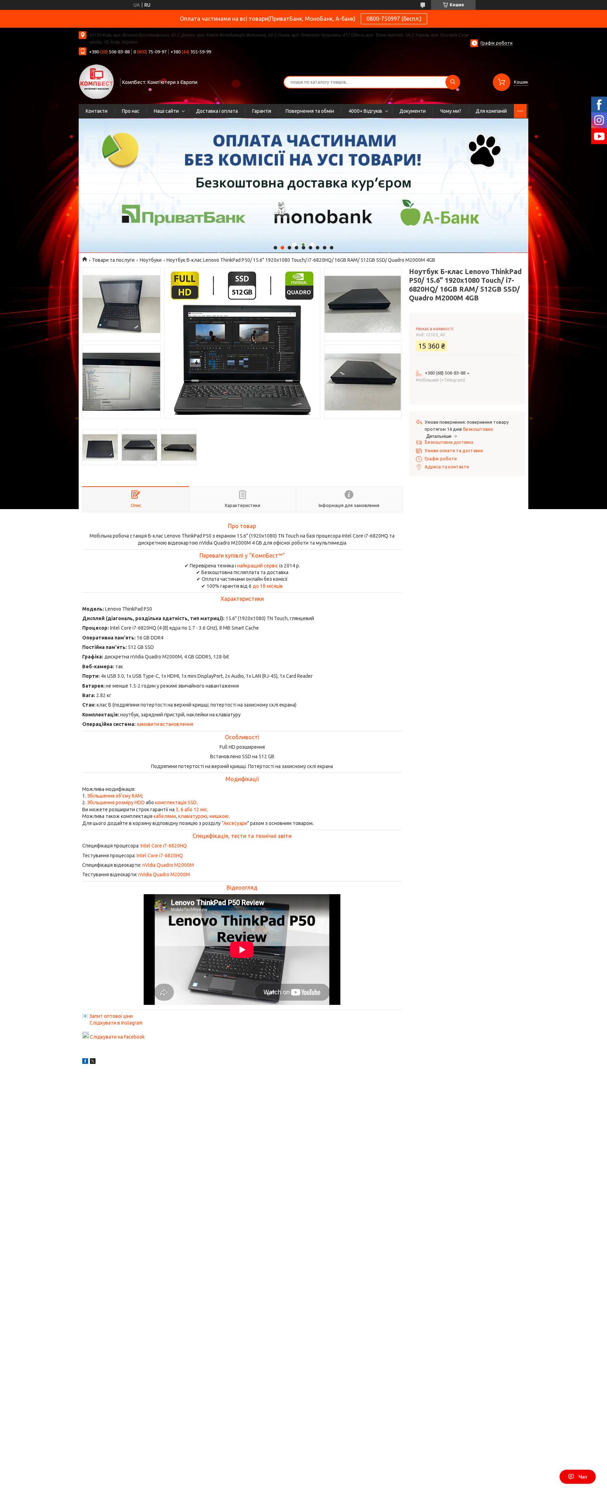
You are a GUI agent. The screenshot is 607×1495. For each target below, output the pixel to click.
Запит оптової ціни (111, 1016)
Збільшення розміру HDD (116, 802)
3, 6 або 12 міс (191, 809)
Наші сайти (166, 111)
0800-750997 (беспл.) (394, 18)
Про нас (130, 111)
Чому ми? (450, 111)
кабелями (165, 816)
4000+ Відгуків (365, 111)
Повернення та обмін (310, 111)
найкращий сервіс (257, 565)
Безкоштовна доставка (449, 442)
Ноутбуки (151, 260)
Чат (583, 1477)
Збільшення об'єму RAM (114, 796)
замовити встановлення (165, 724)
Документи (412, 111)
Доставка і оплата (217, 111)
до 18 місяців (268, 586)
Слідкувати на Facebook (117, 1037)
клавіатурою (192, 816)
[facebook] (85, 1062)
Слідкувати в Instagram (116, 1023)
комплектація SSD (176, 802)
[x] (93, 1062)
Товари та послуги (113, 260)
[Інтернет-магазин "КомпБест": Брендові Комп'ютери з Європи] (96, 81)
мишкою (219, 816)
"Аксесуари (234, 823)
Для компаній (491, 111)
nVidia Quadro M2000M (168, 865)
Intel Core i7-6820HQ (164, 846)
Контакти (96, 111)
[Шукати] (452, 82)
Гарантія (261, 111)
